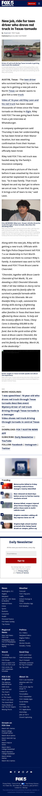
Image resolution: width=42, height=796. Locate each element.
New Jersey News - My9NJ (8, 645)
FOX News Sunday (8, 622)
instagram (23, 772)
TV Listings (5, 655)
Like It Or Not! (7, 689)
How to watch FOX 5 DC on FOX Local (8, 664)
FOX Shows (6, 660)
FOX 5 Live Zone (7, 700)
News (4, 588)
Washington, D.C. (8, 591)
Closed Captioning (25, 717)
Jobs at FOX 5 (24, 715)
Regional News (6, 631)
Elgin (28, 111)
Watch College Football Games (7, 732)
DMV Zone (5, 687)
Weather (23, 588)
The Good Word (7, 702)
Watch (5, 652)
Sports (4, 609)
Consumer (5, 614)
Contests (22, 704)
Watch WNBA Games (6, 757)
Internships (23, 712)
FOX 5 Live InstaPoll (26, 680)
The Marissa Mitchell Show (6, 683)
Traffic (21, 596)
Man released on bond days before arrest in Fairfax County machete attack (26, 496)
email (31, 772)
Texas (12, 90)
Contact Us (23, 691)
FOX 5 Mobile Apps (26, 699)
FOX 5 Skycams (24, 594)
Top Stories (6, 624)
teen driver (30, 79)
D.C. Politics (23, 633)
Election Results (24, 643)
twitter (19, 772)
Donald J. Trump (25, 646)
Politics (22, 629)
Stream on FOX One (7, 724)
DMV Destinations (25, 658)
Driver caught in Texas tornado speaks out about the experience (20, 374)
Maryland (5, 596)
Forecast (22, 591)
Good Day (24, 652)
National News (7, 603)
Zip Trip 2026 (23, 667)
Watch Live (31, 3)
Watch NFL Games (8, 728)
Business (5, 611)
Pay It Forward (24, 660)
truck (21, 94)
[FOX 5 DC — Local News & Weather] (8, 3)
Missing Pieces (7, 709)
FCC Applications (25, 709)
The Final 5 (5, 692)
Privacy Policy (23, 571)
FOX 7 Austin (16, 33)
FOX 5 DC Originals (6, 678)
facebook (15, 772)
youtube (10, 772)
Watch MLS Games (8, 761)
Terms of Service (22, 573)
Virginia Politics (24, 638)
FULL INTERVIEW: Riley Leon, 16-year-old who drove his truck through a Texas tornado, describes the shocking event (21, 224)
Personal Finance (8, 619)
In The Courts (6, 697)
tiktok (27, 772)
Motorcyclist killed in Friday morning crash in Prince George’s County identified (25, 486)
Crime (4, 606)
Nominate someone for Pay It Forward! (26, 664)
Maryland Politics (25, 635)
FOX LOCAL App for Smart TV (26, 688)
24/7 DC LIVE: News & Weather (9, 600)
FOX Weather (24, 606)
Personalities (23, 694)
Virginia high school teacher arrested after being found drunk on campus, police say (25, 526)
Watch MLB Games (8, 735)
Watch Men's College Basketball (8, 748)
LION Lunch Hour (25, 655)
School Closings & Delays (25, 600)
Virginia (4, 594)
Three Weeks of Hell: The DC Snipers (9, 706)
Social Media (23, 702)
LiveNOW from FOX (9, 658)
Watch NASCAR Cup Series (9, 739)
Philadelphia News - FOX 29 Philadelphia (9, 641)
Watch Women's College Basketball (8, 753)
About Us (23, 676)
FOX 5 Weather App (26, 603)
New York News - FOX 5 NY (8, 636)
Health (4, 616)
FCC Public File (24, 707)
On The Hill (5, 695)
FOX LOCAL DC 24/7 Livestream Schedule (7, 669)
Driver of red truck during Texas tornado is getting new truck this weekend (20, 64)
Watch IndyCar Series (7, 744)
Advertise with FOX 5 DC (25, 683)
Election (22, 640)
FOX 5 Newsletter (25, 697)
